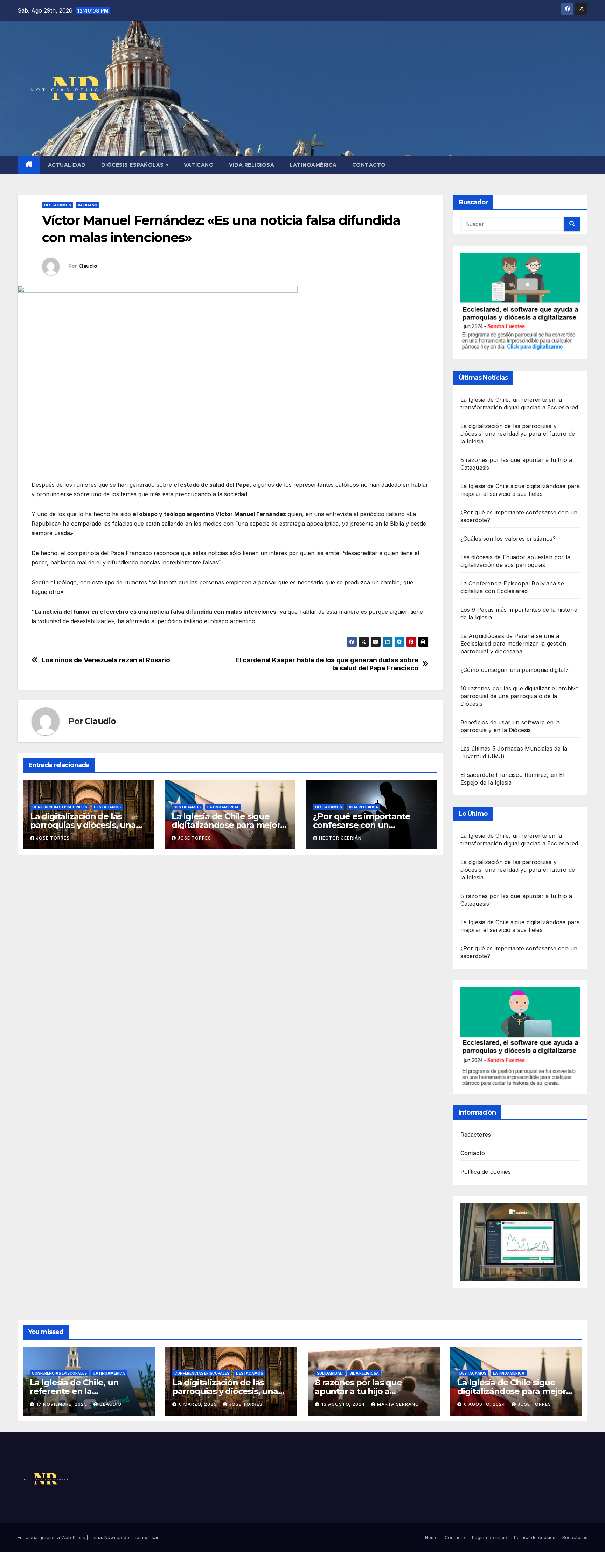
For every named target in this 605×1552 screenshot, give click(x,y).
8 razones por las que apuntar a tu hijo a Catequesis (358, 1391)
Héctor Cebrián (340, 838)
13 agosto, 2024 (343, 1404)
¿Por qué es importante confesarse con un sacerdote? (362, 825)
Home (431, 1537)
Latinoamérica (313, 165)
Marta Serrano (398, 1404)
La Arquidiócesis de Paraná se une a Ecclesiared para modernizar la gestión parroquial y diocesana (513, 643)
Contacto (369, 165)
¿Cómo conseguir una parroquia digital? (514, 669)
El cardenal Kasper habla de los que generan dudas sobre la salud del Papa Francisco (326, 664)
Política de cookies (485, 1171)
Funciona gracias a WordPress (52, 1537)
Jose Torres (53, 838)
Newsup (113, 1537)
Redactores (475, 1134)
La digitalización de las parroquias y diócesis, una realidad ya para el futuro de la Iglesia (517, 433)
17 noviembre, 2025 (62, 1404)
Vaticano (199, 165)
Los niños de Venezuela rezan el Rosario (106, 660)
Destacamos (57, 205)
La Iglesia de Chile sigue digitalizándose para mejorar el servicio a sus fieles (230, 825)
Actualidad (67, 165)
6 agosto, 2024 (485, 1404)
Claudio (87, 266)
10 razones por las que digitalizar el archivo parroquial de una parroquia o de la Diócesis (519, 696)
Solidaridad (330, 1373)
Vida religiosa (251, 165)
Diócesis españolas (133, 165)
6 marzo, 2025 (198, 1404)
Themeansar (145, 1537)
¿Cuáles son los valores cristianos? (508, 538)
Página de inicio (489, 1537)
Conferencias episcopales (59, 807)
